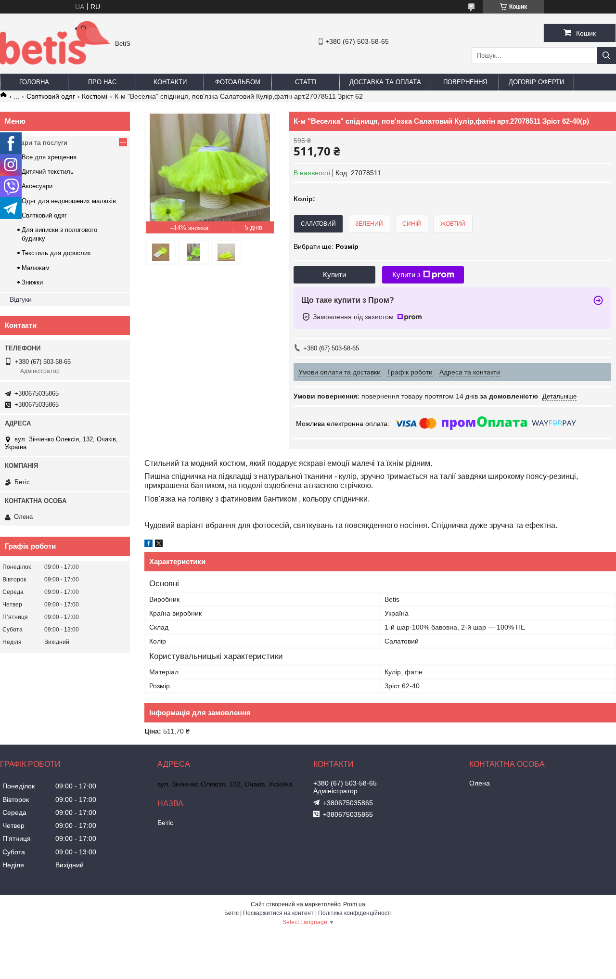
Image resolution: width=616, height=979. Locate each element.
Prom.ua (354, 904)
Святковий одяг (50, 96)
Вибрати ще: (326, 246)
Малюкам (36, 267)
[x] (159, 545)
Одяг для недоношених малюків (69, 201)
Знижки (32, 282)
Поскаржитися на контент (278, 913)
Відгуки (21, 299)
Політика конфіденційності (355, 913)
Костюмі (94, 96)
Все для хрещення (49, 157)
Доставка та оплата (385, 82)
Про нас (102, 82)
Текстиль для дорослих (56, 253)
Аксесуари (37, 186)
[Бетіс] (55, 62)
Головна (34, 82)
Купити (334, 275)
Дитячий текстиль (48, 171)
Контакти (170, 82)
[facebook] (148, 545)
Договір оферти (536, 82)
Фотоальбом (237, 82)
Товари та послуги (38, 142)
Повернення (465, 82)
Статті (306, 82)
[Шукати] (606, 55)
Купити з (406, 275)
